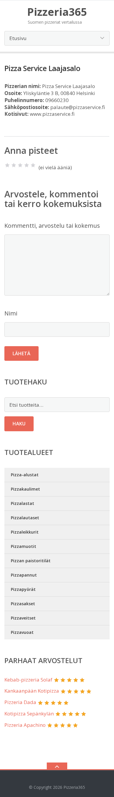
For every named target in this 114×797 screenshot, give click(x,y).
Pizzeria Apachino (25, 725)
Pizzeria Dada (20, 702)
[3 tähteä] (20, 165)
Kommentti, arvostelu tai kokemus (52, 226)
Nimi (10, 313)
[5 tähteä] (33, 165)
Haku (19, 423)
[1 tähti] (7, 165)
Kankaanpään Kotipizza (31, 690)
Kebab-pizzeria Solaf (28, 679)
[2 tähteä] (14, 165)
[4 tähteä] (27, 165)
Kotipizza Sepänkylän (29, 713)
